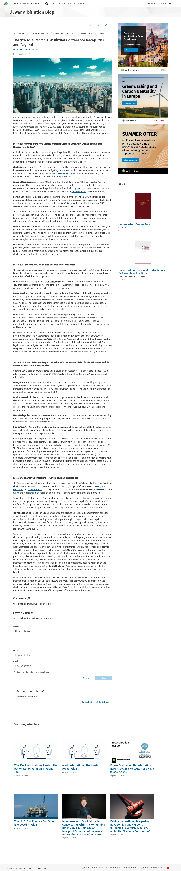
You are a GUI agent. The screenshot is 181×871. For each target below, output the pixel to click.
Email (16, 661)
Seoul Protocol (35, 489)
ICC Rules (82, 34)
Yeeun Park (18, 49)
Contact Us (41, 868)
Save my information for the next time (33, 672)
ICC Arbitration (20, 34)
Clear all (86, 678)
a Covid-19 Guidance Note (61, 173)
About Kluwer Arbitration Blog (19, 868)
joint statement (78, 191)
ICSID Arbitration (37, 34)
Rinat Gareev (31, 49)
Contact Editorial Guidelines (95, 702)
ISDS (49, 34)
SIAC (91, 34)
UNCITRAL (71, 34)
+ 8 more (100, 34)
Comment (17, 626)
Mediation (59, 34)
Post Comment (103, 678)
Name (16, 650)
